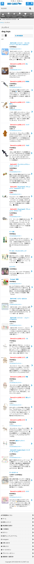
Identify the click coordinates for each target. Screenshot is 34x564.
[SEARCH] (30, 8)
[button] (2, 3)
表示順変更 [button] (20, 35)
